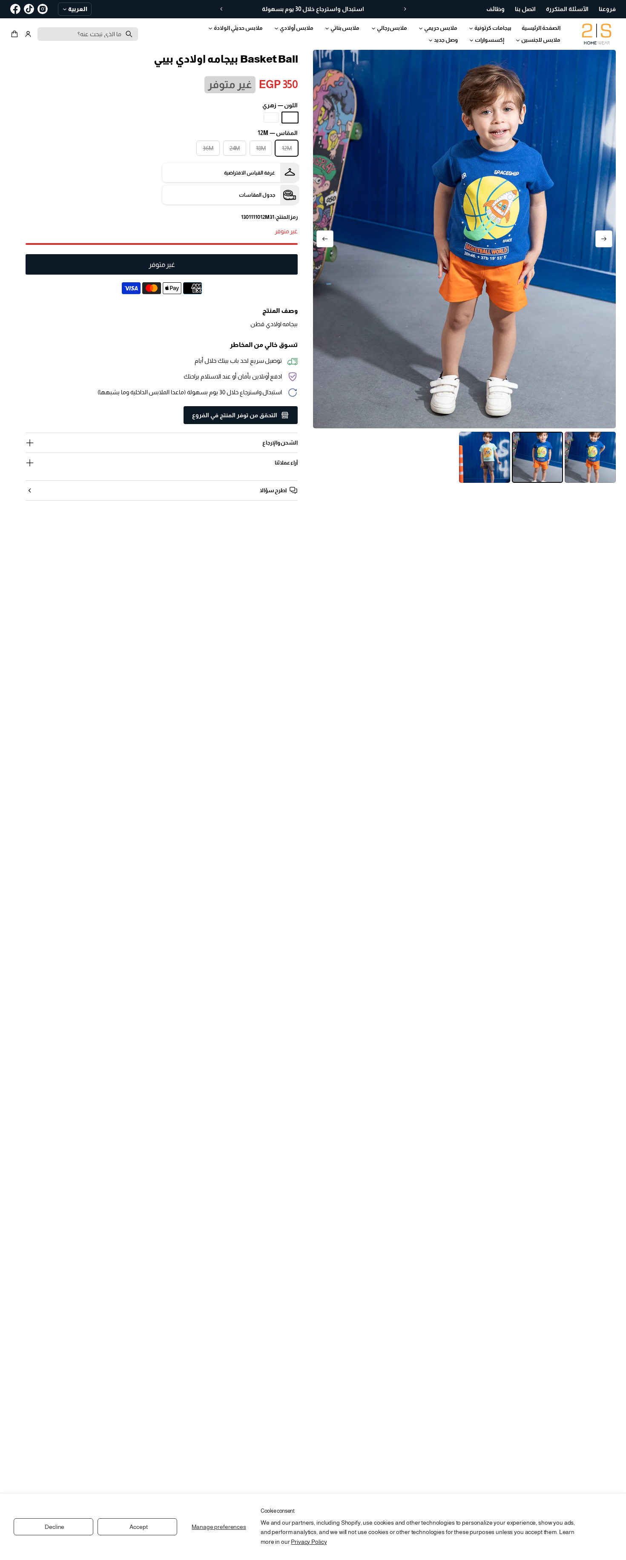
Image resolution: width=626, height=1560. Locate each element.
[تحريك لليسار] (603, 238)
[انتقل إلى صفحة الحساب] (28, 34)
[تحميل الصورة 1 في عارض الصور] (590, 457)
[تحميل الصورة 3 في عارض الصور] (484, 457)
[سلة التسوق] (15, 34)
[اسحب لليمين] (324, 238)
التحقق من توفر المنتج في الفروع (234, 415)
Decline (54, 1526)
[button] (15, 34)
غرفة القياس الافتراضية (249, 173)
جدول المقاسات (257, 195)
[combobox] (87, 34)
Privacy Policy (309, 1541)
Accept (138, 1526)
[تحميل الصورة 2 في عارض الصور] (537, 457)
